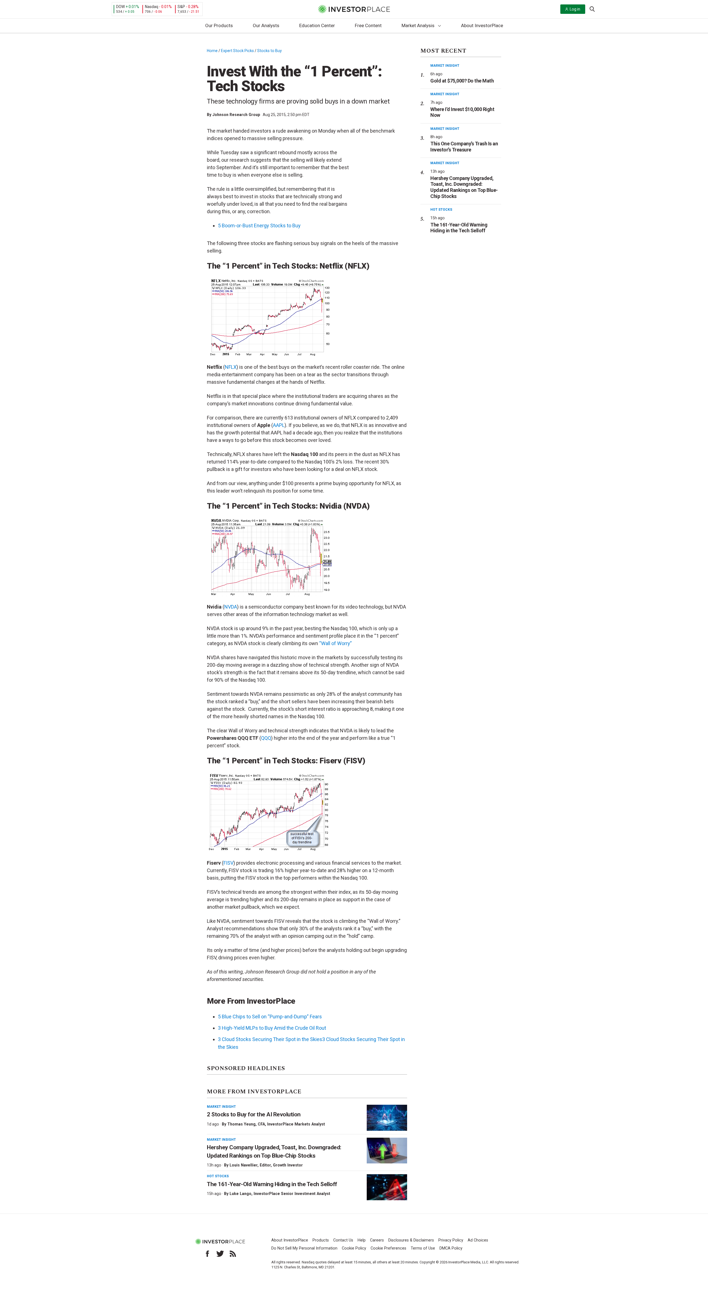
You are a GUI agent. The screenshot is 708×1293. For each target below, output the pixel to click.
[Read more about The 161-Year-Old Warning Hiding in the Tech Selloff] (387, 1187)
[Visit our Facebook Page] (207, 1254)
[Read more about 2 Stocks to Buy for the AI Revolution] (387, 1118)
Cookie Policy (354, 1248)
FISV (228, 863)
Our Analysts (266, 25)
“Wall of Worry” (335, 643)
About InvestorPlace (482, 25)
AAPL (279, 425)
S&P (181, 6)
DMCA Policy (450, 1248)
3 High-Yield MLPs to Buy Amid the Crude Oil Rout (272, 1028)
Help (362, 1240)
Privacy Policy (450, 1240)
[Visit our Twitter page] (220, 1254)
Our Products (219, 25)
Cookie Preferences (388, 1248)
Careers (377, 1240)
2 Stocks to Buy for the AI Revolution (254, 1114)
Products (321, 1240)
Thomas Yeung (241, 1124)
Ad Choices (478, 1240)
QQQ (266, 738)
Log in (575, 9)
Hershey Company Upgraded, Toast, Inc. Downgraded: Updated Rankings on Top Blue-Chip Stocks (464, 187)
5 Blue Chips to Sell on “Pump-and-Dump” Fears (270, 1016)
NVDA (230, 607)
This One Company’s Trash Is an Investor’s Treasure (464, 147)
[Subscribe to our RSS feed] (233, 1254)
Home (212, 50)
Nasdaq (151, 6)
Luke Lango (240, 1193)
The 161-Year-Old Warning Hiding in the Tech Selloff (272, 1184)
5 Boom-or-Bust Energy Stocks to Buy (259, 225)
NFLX (230, 367)
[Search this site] (592, 8)
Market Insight (221, 1107)
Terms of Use (423, 1248)
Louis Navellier (243, 1165)
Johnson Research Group (236, 114)
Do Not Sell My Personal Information (304, 1248)
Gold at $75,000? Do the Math (462, 81)
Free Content (368, 25)
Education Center (317, 25)
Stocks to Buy (269, 50)
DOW (120, 6)
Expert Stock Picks (237, 50)
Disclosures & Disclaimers (411, 1240)
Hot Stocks (218, 1176)
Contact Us (343, 1240)
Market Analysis (418, 25)
